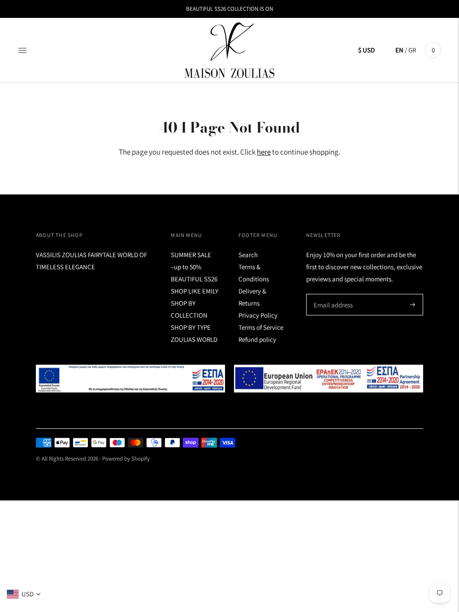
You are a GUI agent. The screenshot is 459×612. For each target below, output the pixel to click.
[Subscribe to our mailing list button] (412, 304)
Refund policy (257, 339)
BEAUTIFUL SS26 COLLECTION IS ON (229, 9)
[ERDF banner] (328, 378)
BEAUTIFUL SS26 (194, 279)
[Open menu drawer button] (22, 50)
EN (399, 50)
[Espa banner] (130, 378)
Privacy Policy (257, 315)
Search (248, 254)
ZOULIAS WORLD (194, 339)
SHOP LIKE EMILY (194, 291)
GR (412, 50)
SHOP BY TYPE (191, 327)
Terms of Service (260, 327)
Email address (332, 294)
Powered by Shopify (126, 458)
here (264, 152)
